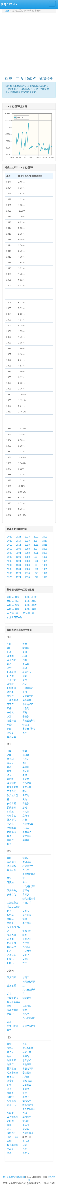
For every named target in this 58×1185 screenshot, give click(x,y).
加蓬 (24, 1145)
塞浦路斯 (26, 831)
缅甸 (24, 668)
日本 (9, 652)
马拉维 (10, 1149)
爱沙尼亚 (26, 836)
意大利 (10, 759)
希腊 (24, 775)
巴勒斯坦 (11, 688)
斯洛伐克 (11, 831)
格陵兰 (10, 918)
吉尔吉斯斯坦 (28, 728)
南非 (9, 1044)
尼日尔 (10, 1052)
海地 (24, 918)
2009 (18, 549)
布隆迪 (10, 1097)
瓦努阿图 (26, 1005)
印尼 (9, 664)
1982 (36, 569)
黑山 (24, 799)
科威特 (10, 724)
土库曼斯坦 (12, 700)
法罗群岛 (11, 819)
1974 (18, 577)
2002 (36, 553)
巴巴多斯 (26, 947)
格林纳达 (26, 914)
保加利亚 (11, 783)
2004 (18, 553)
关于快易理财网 (9, 1177)
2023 (27, 536)
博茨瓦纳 (11, 1068)
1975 (9, 577)
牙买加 (10, 882)
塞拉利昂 (26, 1072)
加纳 (9, 1056)
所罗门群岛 (12, 1026)
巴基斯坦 (11, 672)
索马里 (25, 1141)
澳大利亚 (11, 977)
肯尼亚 (10, 1129)
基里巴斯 (11, 985)
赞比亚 (25, 1121)
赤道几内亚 (27, 1133)
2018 (27, 541)
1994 (18, 561)
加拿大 (25, 858)
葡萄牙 (10, 763)
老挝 (9, 668)
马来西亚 (11, 660)
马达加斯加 (12, 1117)
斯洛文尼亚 (12, 787)
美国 (9, 858)
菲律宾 (10, 656)
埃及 (24, 1044)
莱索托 (25, 1097)
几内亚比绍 (12, 1137)
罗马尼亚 (26, 783)
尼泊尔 (10, 676)
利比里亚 (11, 1060)
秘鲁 (24, 935)
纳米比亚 (26, 1052)
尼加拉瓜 (11, 870)
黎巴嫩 (10, 692)
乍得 (24, 1092)
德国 (24, 751)
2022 (36, 536)
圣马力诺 (11, 791)
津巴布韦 (26, 1101)
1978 (27, 573)
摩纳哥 (25, 840)
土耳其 (25, 779)
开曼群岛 (26, 951)
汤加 (9, 1022)
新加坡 (25, 648)
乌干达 (25, 1153)
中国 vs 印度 (30, 605)
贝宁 (9, 1084)
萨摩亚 (10, 1014)
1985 (9, 569)
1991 (44, 561)
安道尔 (25, 803)
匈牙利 (25, 771)
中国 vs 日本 (30, 597)
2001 (44, 553)
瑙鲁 (9, 1030)
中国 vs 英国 (13, 605)
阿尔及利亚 (27, 1048)
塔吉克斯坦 (27, 704)
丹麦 (24, 819)
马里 (24, 1149)
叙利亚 (10, 696)
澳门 (9, 648)
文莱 (9, 716)
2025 (9, 536)
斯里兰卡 (26, 672)
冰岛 (9, 767)
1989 (18, 565)
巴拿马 (10, 959)
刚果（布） (12, 1105)
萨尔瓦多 (11, 955)
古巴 (24, 963)
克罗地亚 (26, 787)
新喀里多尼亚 (28, 1026)
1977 (36, 573)
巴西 (9, 951)
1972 (36, 577)
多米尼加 (11, 935)
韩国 (24, 656)
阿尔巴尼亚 (27, 823)
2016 (44, 541)
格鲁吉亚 (26, 700)
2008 (27, 549)
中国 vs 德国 (30, 601)
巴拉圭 (25, 870)
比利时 (25, 755)
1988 (27, 565)
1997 (36, 557)
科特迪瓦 (11, 1133)
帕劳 (24, 1010)
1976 (44, 573)
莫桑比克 (11, 1101)
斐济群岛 (26, 997)
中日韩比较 (12, 613)
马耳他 (25, 795)
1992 (36, 561)
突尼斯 (25, 1129)
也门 (24, 692)
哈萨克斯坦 (27, 696)
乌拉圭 (25, 882)
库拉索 (25, 943)
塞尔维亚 (11, 827)
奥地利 (25, 767)
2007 (36, 549)
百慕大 (25, 910)
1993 (27, 561)
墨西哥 (10, 923)
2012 (36, 545)
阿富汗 (10, 704)
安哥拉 (10, 1048)
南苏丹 (25, 1125)
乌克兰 (25, 827)
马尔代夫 (11, 680)
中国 (9, 644)
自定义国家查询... (15, 617)
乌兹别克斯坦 (28, 720)
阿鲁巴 (25, 955)
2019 (18, 541)
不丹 (9, 708)
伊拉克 (25, 724)
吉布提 (10, 1076)
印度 (24, 676)
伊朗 (9, 728)
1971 (44, 577)
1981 (44, 569)
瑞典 (9, 844)
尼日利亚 (26, 1084)
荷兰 (9, 799)
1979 (18, 573)
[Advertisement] (29, 43)
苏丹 (9, 1153)
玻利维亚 (26, 862)
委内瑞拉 (11, 862)
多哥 (9, 1088)
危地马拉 (11, 947)
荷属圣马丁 (27, 866)
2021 (44, 536)
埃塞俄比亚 (27, 1105)
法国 (9, 755)
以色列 (25, 708)
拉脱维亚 (11, 807)
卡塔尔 (25, 716)
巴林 (24, 732)
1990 (9, 565)
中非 (9, 1141)
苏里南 (10, 939)
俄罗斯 (10, 779)
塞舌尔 (10, 1080)
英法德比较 (28, 613)
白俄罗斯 (11, 803)
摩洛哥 (10, 1092)
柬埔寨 (25, 664)
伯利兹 (10, 914)
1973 (27, 577)
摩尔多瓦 (11, 815)
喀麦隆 (25, 1088)
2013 (27, 545)
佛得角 (25, 1056)
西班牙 (25, 759)
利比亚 (10, 1064)
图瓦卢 (25, 1014)
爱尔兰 (10, 840)
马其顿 (25, 811)
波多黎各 (11, 866)
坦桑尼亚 (26, 1064)
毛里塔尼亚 (12, 1072)
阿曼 (24, 712)
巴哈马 (10, 963)
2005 (9, 553)
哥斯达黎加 (12, 902)
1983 (27, 569)
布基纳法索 (27, 1068)
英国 (9, 751)
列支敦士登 (12, 795)
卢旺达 (10, 1121)
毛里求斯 (26, 1060)
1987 (36, 565)
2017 (36, 541)
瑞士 (24, 763)
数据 (7, 10)
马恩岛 (10, 823)
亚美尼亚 (11, 736)
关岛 (9, 993)
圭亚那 (25, 894)
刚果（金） (27, 1080)
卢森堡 (10, 811)
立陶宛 (25, 815)
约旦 (24, 684)
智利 (9, 878)
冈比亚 (10, 1125)
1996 (44, 557)
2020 (9, 541)
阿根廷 (25, 959)
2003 (27, 553)
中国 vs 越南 (13, 609)
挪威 (24, 807)
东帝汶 (10, 712)
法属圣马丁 (12, 890)
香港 (24, 644)
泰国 (24, 652)
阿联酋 (10, 732)
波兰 (9, 775)
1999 (18, 557)
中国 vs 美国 (13, 597)
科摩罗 (10, 1113)
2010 (9, 549)
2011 (44, 545)
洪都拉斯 (26, 931)
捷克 (9, 771)
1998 (27, 557)
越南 (24, 660)
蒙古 (24, 680)
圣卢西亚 (26, 923)
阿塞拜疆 (11, 720)
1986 (44, 565)
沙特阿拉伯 (27, 688)
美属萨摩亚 (12, 1010)
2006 (44, 549)
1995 (9, 561)
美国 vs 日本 (13, 601)
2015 (9, 545)
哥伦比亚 (26, 939)
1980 (9, 573)
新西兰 (25, 977)
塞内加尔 (26, 1117)
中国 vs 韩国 (30, 609)
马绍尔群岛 (12, 997)
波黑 (9, 836)
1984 (18, 569)
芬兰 (24, 791)
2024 (18, 536)
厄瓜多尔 (11, 943)
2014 (18, 545)
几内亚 (25, 1076)
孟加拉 (10, 684)
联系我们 (21, 1177)
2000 (9, 557)
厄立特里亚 (12, 1145)
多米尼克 (11, 894)
